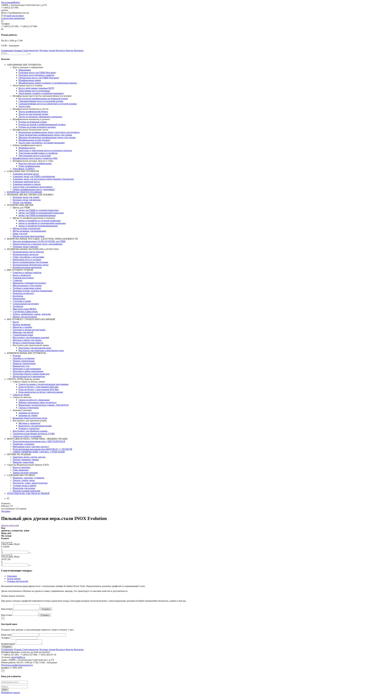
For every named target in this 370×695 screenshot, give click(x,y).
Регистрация (7, 2)
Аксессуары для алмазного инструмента (32, 187)
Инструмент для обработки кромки (30, 431)
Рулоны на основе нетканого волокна (37, 127)
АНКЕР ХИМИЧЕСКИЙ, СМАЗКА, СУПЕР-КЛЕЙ (39, 452)
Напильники (19, 298)
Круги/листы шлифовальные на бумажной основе (43, 98)
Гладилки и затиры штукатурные (29, 329)
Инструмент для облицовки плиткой (31, 337)
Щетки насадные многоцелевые (28, 236)
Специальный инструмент (26, 303)
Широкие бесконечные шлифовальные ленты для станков (47, 137)
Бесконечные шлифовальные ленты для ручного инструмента (48, 132)
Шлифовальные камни (29, 80)
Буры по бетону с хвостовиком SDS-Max (38, 389)
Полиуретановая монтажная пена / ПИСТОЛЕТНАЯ (39, 441)
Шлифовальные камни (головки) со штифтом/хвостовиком (47, 83)
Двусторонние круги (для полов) (34, 155)
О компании (7, 50)
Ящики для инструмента (25, 316)
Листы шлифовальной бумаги (33, 111)
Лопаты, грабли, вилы (24, 480)
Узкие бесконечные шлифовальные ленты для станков (45, 135)
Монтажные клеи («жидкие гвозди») (31, 446)
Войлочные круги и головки (27, 259)
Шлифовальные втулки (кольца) (34, 140)
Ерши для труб (20, 233)
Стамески (17, 280)
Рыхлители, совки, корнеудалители (30, 483)
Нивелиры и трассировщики (27, 368)
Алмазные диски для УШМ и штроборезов (34, 176)
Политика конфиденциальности (17, 665)
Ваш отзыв (6, 615)
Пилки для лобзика (22, 202)
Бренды (69, 50)
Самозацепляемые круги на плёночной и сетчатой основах (47, 103)
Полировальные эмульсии (25, 254)
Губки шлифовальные (29, 166)
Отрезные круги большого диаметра (36, 75)
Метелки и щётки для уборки (27, 340)
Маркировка (24, 70)
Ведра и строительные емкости (28, 342)
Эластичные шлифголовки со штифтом (37, 153)
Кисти (16, 322)
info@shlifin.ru (18, 657)
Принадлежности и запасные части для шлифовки (37, 244)
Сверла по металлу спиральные (34, 400)
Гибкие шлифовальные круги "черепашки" (34, 189)
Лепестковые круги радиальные (34, 90)
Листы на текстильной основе (33, 114)
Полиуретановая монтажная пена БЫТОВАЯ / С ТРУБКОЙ (42, 449)
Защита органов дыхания (25, 472)
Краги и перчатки (21, 467)
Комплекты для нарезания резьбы (35, 426)
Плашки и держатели (28, 428)
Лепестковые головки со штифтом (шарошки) (41, 93)
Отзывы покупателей (17, 581)
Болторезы (18, 296)
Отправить (46, 609)
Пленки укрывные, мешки (26, 459)
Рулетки (17, 355)
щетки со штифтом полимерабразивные (38, 226)
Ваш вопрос (7, 609)
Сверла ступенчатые (28, 407)
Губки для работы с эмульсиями (28, 257)
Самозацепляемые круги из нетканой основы (40, 101)
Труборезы (18, 306)
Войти (17, 2)
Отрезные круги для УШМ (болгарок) (37, 72)
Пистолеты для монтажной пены (34, 348)
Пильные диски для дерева (26, 197)
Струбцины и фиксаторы (25, 311)
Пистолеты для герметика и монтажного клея (41, 350)
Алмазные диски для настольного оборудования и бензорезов (43, 179)
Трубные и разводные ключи (27, 288)
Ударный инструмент (23, 277)
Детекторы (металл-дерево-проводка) (31, 374)
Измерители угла (21, 366)
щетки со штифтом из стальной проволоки (39, 220)
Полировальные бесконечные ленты (31, 265)
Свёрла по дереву (21, 394)
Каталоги (60, 50)
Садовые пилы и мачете (24, 485)
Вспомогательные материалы (27, 267)
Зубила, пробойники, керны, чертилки (32, 314)
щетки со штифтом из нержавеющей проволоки (42, 223)
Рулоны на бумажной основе (32, 122)
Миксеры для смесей (23, 332)
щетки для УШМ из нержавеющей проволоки (41, 213)
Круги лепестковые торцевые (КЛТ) (36, 88)
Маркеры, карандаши (23, 462)
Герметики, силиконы (23, 444)
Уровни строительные (24, 361)
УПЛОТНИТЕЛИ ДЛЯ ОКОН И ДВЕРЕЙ (28, 493)
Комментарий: (8, 644)
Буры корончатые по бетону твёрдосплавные (40, 392)
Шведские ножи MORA (24, 309)
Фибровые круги (26, 148)
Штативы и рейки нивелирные (28, 371)
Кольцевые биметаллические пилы (30, 418)
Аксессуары (24, 106)
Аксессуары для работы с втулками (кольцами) (41, 142)
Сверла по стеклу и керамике (27, 436)
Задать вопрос (14, 578)
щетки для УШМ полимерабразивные (37, 215)
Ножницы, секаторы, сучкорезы (28, 478)
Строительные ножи (23, 335)
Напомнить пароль (10, 692)
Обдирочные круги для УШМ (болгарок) (38, 77)
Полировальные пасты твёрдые (28, 252)
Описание (12, 576)
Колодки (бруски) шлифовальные (35, 163)
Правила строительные (24, 363)
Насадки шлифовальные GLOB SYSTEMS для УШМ (39, 241)
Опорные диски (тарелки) (25, 246)
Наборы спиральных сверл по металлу (37, 402)
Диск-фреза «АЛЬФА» (24, 168)
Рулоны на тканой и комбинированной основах (42, 124)
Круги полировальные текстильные (30, 262)
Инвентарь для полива (24, 488)
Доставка (43, 50)
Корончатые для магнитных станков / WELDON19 (43, 405)
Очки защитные (20, 470)
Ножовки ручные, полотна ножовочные (32, 290)
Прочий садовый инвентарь (26, 491)
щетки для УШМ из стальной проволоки (38, 210)
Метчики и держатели (29, 423)
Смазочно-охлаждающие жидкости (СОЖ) (34, 433)
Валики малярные (21, 324)
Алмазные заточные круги (26, 174)
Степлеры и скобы (22, 301)
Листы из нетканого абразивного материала (40, 116)
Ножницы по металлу (23, 293)
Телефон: (5, 638)
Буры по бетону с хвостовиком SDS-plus (38, 387)
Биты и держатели (22, 275)
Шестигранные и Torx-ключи (27, 285)
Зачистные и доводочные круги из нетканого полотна (45, 150)
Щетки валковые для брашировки (29, 231)
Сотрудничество (30, 50)
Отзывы (18, 50)
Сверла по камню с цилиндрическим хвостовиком (43, 384)
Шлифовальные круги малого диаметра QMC (35, 158)
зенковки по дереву (28, 415)
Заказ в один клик (10, 525)
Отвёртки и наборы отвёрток (27, 272)
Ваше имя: (6, 635)
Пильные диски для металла (27, 200)
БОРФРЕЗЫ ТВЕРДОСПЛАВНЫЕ (24, 192)
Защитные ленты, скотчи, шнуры (29, 457)
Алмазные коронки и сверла (27, 184)
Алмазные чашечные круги (26, 181)
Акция (52, 50)
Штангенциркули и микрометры (29, 376)
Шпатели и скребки (22, 327)
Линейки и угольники (24, 358)
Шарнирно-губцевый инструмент (29, 283)
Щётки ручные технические (26, 228)
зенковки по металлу (28, 413)
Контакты (79, 50)
